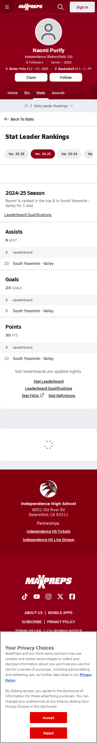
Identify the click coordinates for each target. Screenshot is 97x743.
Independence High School (48, 503)
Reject (48, 732)
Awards (58, 92)
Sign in (82, 7)
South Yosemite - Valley (33, 263)
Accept (48, 717)
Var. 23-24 (69, 154)
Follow (66, 77)
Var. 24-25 (43, 154)
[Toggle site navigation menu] (7, 7)
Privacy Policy (61, 621)
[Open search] (61, 7)
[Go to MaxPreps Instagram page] (48, 597)
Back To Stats (22, 119)
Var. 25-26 (16, 154)
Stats (40, 92)
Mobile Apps (60, 612)
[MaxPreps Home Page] (26, 105)
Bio (27, 92)
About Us (34, 612)
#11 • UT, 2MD (27, 68)
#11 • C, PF (73, 68)
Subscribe (32, 621)
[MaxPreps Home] (30, 6)
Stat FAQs (30, 395)
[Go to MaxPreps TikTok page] (25, 597)
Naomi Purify (48, 50)
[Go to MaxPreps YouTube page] (36, 597)
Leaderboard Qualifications (27, 214)
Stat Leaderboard (49, 381)
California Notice (64, 630)
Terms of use (28, 630)
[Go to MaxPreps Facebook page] (72, 597)
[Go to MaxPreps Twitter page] (60, 597)
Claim (31, 77)
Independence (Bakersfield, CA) (48, 56)
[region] (48, 687)
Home (13, 92)
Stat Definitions (61, 395)
